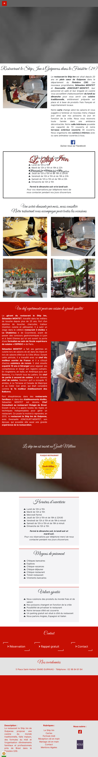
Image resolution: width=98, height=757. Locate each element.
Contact (82, 646)
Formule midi (49, 736)
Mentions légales (49, 747)
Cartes (49, 733)
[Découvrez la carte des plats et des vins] (25, 236)
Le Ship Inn (49, 730)
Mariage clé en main (49, 741)
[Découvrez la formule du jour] (73, 236)
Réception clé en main (49, 738)
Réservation (17, 646)
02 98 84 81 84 (75, 669)
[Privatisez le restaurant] (25, 278)
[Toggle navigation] (4, 3)
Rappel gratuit (49, 646)
